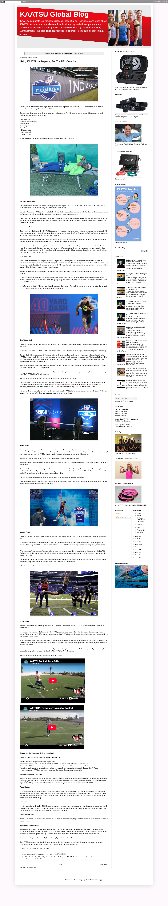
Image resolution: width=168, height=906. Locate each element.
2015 (137, 557)
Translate (130, 401)
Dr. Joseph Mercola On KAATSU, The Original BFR (136, 288)
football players (62, 857)
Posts (119, 513)
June (138, 515)
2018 (137, 549)
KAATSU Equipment (121, 415)
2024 (137, 513)
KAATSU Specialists (121, 411)
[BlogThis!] (58, 854)
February (140, 530)
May (138, 525)
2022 (137, 539)
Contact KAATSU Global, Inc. (124, 427)
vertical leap (91, 857)
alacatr (87, 880)
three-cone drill (83, 857)
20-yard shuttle (29, 857)
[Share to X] (60, 854)
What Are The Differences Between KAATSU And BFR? (137, 341)
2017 (137, 552)
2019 (137, 547)
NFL (68, 857)
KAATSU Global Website (122, 421)
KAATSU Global (44, 848)
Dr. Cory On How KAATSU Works (136, 301)
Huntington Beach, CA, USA (34, 859)
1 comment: (49, 854)
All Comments (121, 517)
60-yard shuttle (46, 857)
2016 (137, 555)
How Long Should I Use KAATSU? (136, 368)
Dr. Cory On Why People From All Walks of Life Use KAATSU (136, 261)
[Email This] (56, 854)
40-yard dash (38, 857)
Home (60, 864)
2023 (137, 536)
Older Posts (103, 864)
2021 (137, 541)
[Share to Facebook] (62, 854)
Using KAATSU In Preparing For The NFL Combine (48, 61)
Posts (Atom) (32, 868)
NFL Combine (74, 857)
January (139, 533)
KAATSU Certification (121, 413)
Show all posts (78, 54)
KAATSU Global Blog (54, 14)
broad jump (54, 857)
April (138, 527)
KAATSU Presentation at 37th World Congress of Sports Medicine (137, 355)
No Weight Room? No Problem (135, 380)
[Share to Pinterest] (65, 854)
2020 (137, 544)
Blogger (100, 880)
